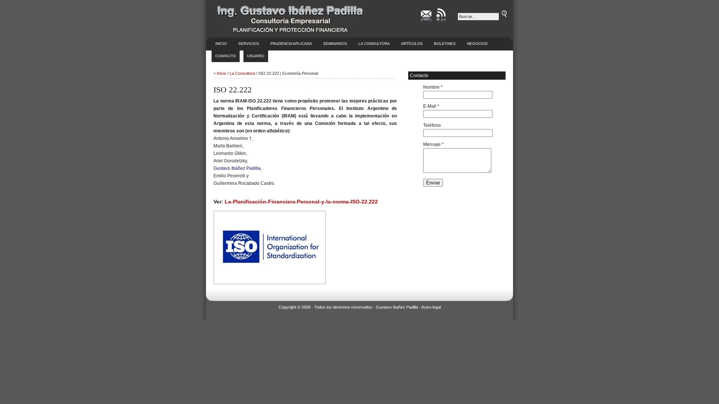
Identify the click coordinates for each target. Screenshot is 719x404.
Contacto (225, 56)
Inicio (221, 44)
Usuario (255, 56)
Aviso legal (431, 307)
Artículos (412, 44)
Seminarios (335, 44)
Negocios (477, 44)
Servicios (248, 44)
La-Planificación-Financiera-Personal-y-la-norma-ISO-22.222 (301, 202)
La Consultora (374, 44)
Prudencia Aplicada (291, 44)
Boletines (445, 44)
